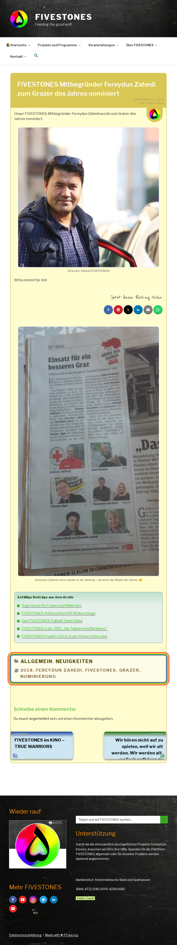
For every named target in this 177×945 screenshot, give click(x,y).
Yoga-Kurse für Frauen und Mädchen (51, 605)
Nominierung (38, 676)
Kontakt (16, 56)
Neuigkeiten (74, 661)
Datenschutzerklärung (25, 935)
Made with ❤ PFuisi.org (61, 935)
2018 (26, 670)
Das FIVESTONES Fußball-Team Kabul (52, 621)
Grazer (129, 670)
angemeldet (39, 719)
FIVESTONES (63, 17)
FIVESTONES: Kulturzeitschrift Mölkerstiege (58, 613)
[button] (36, 55)
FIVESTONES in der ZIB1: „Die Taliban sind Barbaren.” (65, 628)
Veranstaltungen (101, 45)
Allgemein (37, 661)
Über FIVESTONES (139, 45)
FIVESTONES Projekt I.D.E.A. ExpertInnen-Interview (64, 636)
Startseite (18, 45)
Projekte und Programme (57, 45)
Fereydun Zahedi (59, 670)
